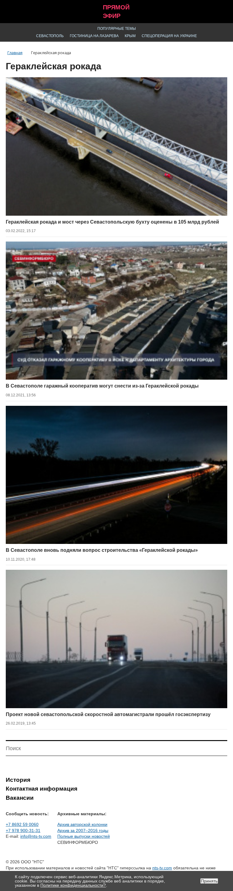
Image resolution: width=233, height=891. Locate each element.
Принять (209, 881)
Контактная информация (41, 788)
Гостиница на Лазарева (94, 36)
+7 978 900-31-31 (23, 830)
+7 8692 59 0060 (22, 824)
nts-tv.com (162, 867)
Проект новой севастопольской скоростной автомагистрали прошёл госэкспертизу (108, 714)
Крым (130, 36)
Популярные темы (116, 28)
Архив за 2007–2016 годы (82, 830)
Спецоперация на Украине (169, 36)
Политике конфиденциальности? (73, 885)
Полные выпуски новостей (83, 836)
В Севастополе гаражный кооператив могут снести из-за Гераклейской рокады (102, 385)
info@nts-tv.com (35, 836)
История (18, 780)
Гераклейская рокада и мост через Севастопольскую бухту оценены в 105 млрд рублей (112, 221)
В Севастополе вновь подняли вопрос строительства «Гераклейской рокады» (102, 550)
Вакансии (20, 798)
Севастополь (50, 36)
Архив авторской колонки (82, 824)
